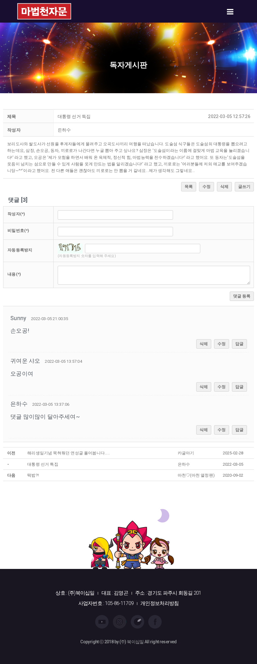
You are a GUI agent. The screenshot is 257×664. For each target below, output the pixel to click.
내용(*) (14, 274)
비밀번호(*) (18, 230)
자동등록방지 (20, 250)
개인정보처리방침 (159, 603)
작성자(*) (16, 214)
